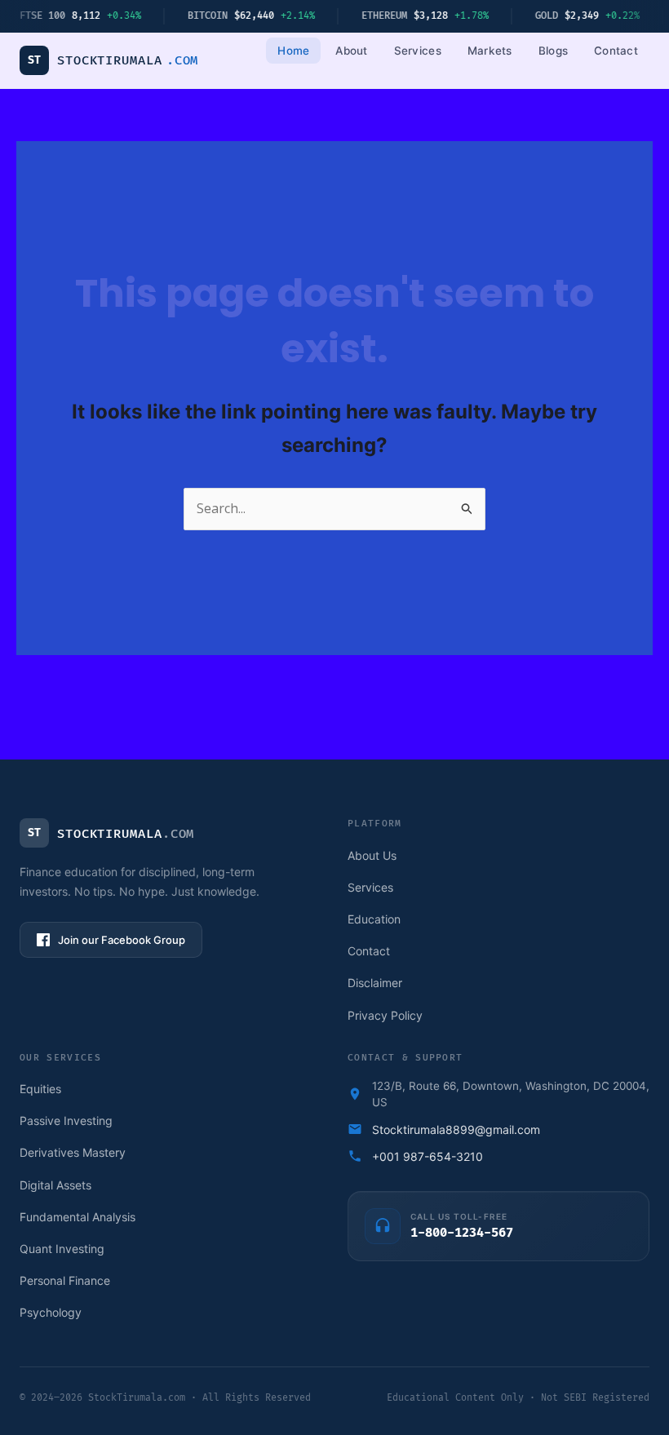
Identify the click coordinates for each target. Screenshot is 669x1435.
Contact (616, 50)
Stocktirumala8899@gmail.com (456, 1129)
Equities (40, 1089)
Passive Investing (66, 1120)
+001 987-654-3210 (427, 1156)
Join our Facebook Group (121, 939)
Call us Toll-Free (458, 1216)
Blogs (553, 50)
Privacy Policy (385, 1015)
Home (293, 50)
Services (417, 50)
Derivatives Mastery (73, 1152)
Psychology (51, 1312)
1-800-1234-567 (461, 1233)
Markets (489, 50)
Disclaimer (375, 983)
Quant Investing (62, 1249)
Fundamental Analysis (77, 1217)
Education (374, 919)
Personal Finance (65, 1280)
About (351, 50)
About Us (372, 855)
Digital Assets (55, 1185)
